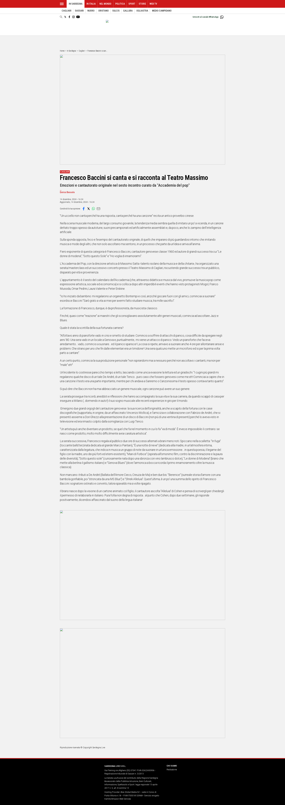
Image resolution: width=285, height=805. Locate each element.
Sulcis (116, 10)
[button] (83, 208)
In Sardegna (75, 3)
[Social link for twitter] (65, 17)
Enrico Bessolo (67, 192)
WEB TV (153, 3)
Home (62, 51)
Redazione (172, 769)
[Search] (61, 17)
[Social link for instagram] (73, 17)
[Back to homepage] (80, 772)
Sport (131, 3)
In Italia (91, 3)
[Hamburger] (62, 4)
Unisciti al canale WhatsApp (206, 17)
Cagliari (66, 10)
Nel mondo (105, 3)
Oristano (103, 10)
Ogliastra (142, 10)
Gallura (128, 10)
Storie (142, 3)
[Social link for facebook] (69, 17)
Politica (120, 3)
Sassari (79, 10)
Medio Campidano (162, 10)
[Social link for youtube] (78, 17)
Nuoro (91, 10)
